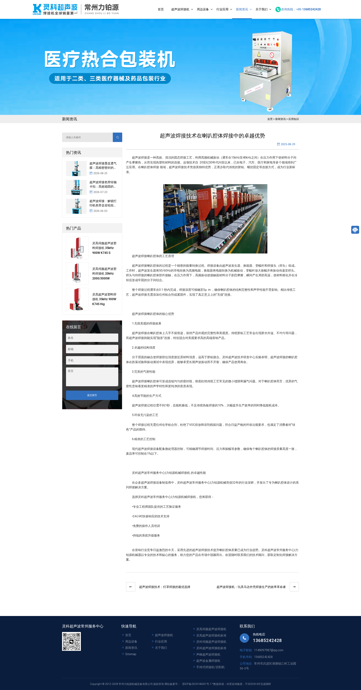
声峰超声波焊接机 (208, 654)
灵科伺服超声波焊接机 (211, 641)
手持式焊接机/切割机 (210, 667)
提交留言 (92, 395)
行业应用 (222, 9)
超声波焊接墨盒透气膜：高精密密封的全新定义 (103, 166)
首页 (161, 9)
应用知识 (293, 119)
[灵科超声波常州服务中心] (77, 9)
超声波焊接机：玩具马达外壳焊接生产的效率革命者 (251, 587)
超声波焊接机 (180, 9)
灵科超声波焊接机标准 (211, 648)
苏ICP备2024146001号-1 (197, 683)
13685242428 (267, 640)
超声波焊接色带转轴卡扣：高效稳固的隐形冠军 (103, 184)
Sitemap (130, 654)
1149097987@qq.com (268, 650)
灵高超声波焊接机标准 (211, 635)
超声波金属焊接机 (208, 661)
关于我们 (262, 9)
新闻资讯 (242, 9)
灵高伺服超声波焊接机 (211, 629)
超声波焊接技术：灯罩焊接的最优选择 (164, 587)
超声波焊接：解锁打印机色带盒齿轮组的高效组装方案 (103, 203)
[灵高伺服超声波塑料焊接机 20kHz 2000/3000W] (77, 273)
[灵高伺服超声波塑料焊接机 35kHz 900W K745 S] (77, 248)
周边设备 (203, 9)
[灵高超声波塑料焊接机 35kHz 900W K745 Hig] (77, 299)
